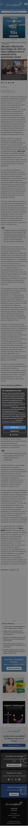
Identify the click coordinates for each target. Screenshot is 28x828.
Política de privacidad (19, 423)
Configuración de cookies (8, 423)
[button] (14, 435)
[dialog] (14, 412)
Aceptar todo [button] (14, 427)
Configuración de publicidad (8, 420)
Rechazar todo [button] (14, 431)
